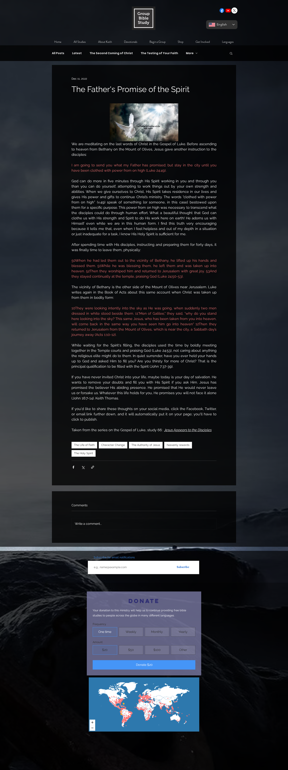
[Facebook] (222, 10)
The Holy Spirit (83, 453)
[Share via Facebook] (73, 467)
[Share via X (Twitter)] (83, 467)
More (190, 53)
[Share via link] (92, 467)
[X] (234, 10)
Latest (77, 53)
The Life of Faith (84, 445)
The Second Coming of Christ (111, 53)
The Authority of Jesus (145, 445)
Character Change (113, 445)
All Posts (58, 53)
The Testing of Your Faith (159, 53)
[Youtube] (228, 10)
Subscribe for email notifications (114, 557)
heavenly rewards (178, 445)
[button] (231, 53)
